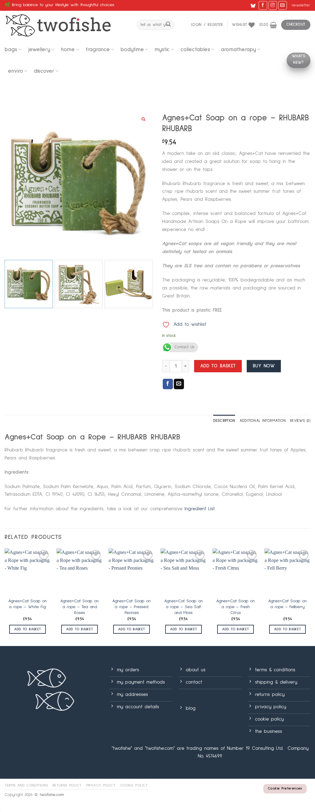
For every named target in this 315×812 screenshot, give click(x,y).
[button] (301, 5)
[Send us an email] (282, 5)
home (68, 49)
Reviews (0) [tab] (300, 421)
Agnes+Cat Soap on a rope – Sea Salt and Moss (183, 607)
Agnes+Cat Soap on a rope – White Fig (27, 604)
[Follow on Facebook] (262, 5)
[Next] (310, 596)
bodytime (132, 49)
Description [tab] (224, 421)
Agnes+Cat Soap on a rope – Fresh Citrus (235, 607)
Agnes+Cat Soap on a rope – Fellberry (287, 604)
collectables (195, 49)
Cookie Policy (134, 785)
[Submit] (168, 25)
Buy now (264, 366)
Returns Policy (67, 785)
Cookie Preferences (285, 788)
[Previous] (5, 596)
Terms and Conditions (26, 785)
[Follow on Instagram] (272, 5)
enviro (15, 71)
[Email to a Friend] (179, 384)
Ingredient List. (200, 508)
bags (11, 49)
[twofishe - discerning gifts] (66, 25)
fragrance (98, 49)
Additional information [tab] (263, 421)
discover (44, 71)
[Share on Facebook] (168, 384)
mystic (162, 49)
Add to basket (218, 366)
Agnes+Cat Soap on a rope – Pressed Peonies (131, 607)
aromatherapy (238, 49)
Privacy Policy (101, 785)
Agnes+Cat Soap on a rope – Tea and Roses (79, 607)
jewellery (39, 49)
